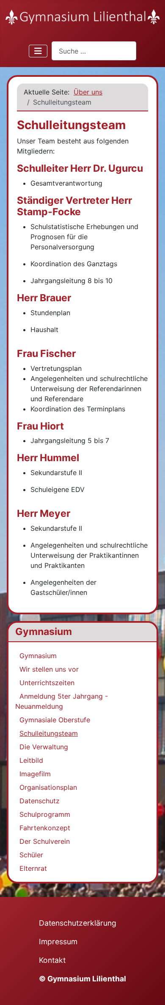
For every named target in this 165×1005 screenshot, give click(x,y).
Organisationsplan (48, 787)
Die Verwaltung (43, 747)
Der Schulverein (44, 841)
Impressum (58, 941)
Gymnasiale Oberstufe (54, 720)
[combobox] (94, 50)
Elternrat (33, 868)
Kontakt (52, 960)
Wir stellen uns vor (49, 669)
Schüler (31, 855)
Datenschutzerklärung (77, 923)
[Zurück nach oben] (150, 989)
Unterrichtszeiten (46, 682)
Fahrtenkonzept (44, 828)
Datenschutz (39, 801)
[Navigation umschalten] (38, 51)
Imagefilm (35, 774)
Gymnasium (38, 655)
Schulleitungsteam (48, 733)
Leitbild (31, 760)
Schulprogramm (44, 814)
